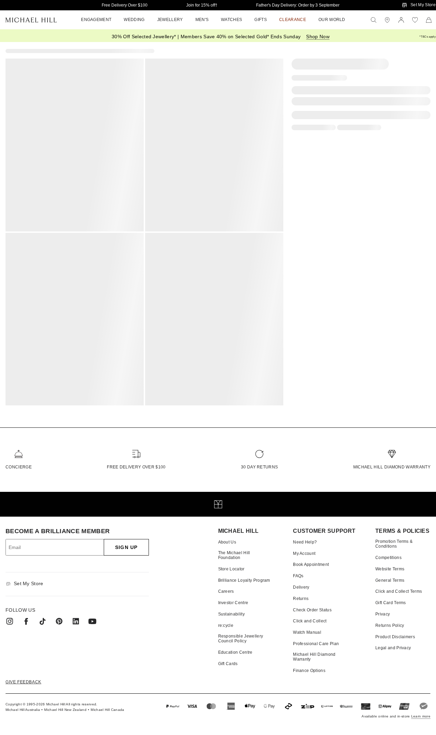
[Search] (373, 20)
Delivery (301, 587)
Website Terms (389, 569)
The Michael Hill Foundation (234, 555)
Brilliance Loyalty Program (244, 580)
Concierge (19, 467)
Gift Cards (228, 663)
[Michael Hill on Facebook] (26, 621)
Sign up (126, 547)
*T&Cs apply (427, 36)
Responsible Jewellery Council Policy (240, 638)
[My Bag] (429, 20)
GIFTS (260, 19)
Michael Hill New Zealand (65, 710)
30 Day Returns (259, 467)
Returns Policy (389, 625)
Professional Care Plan (316, 643)
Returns (300, 598)
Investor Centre (233, 602)
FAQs (298, 575)
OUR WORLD (331, 19)
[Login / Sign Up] (401, 20)
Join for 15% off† (201, 5)
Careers (226, 591)
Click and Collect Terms (398, 591)
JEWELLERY (170, 19)
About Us (227, 542)
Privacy (382, 614)
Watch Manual (307, 632)
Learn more (420, 716)
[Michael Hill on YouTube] (92, 621)
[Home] (31, 20)
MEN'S (202, 19)
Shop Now (317, 36)
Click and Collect (309, 621)
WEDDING (134, 19)
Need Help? (305, 542)
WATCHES (231, 19)
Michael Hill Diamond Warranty (391, 467)
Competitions (388, 557)
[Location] (387, 20)
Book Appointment (311, 564)
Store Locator (231, 569)
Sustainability (231, 614)
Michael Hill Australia (23, 710)
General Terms (389, 580)
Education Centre (235, 652)
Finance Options (309, 670)
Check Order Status (312, 610)
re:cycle (226, 625)
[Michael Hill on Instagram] (10, 621)
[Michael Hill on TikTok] (43, 621)
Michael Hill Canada (107, 710)
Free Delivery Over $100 (125, 5)
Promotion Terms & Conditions (394, 544)
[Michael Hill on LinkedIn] (76, 621)
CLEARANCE (292, 19)
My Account (304, 553)
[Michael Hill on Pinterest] (59, 621)
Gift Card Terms (390, 602)
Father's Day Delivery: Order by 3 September (297, 5)
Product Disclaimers (395, 636)
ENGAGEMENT (96, 19)
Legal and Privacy (393, 647)
